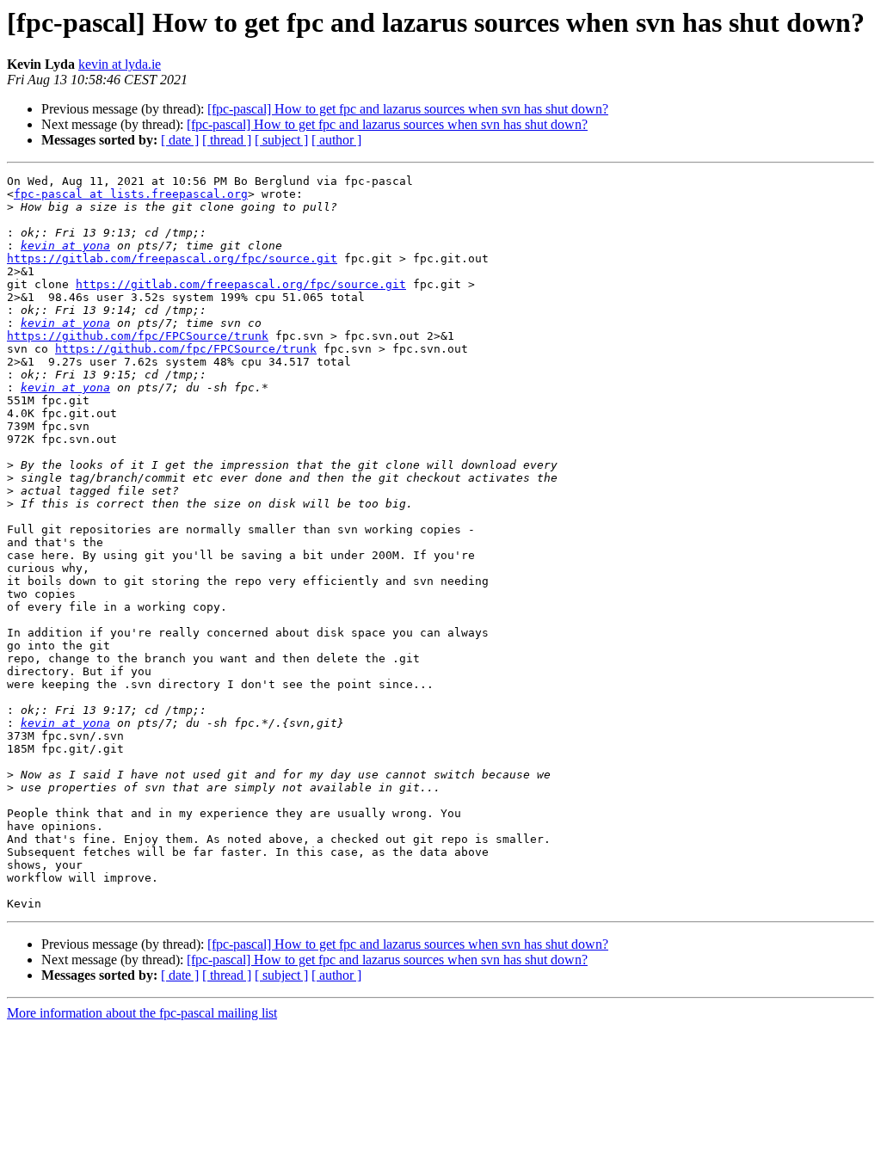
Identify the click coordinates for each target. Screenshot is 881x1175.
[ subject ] (281, 139)
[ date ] (180, 139)
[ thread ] (226, 139)
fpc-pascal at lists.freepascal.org (131, 194)
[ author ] (336, 139)
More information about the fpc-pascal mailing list (142, 1013)
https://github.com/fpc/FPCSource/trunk (137, 335)
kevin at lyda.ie (119, 64)
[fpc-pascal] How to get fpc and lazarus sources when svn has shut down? (407, 109)
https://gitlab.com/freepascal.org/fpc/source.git (172, 258)
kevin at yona (65, 245)
